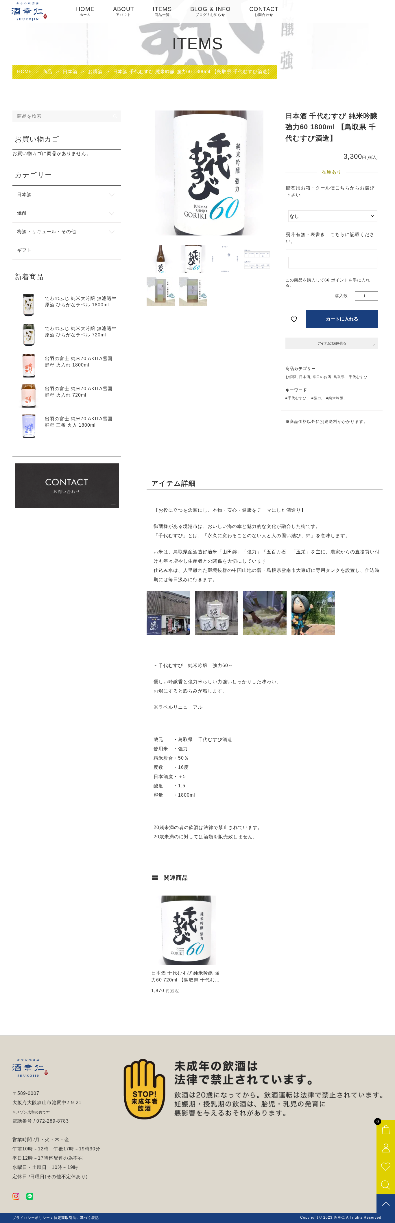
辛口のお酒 (322, 377)
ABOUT (123, 11)
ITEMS (162, 11)
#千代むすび (296, 398)
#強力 (316, 398)
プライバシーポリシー (31, 1218)
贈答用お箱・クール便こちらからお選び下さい (330, 191)
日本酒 (304, 377)
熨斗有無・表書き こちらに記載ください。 (330, 238)
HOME (85, 11)
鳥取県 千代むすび (351, 377)
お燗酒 (291, 377)
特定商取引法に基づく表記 (76, 1218)
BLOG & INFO (210, 11)
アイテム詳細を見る (332, 343)
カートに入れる (342, 318)
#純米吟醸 (335, 398)
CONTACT (263, 11)
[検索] (115, 116)
